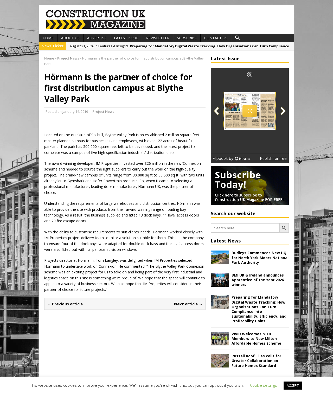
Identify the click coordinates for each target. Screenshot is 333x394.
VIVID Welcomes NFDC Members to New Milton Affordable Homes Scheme (256, 338)
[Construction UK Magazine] (96, 28)
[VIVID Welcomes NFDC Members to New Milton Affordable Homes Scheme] (220, 342)
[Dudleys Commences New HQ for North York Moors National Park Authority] (220, 261)
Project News (103, 111)
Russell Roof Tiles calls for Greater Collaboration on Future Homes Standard (256, 360)
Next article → (188, 303)
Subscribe (187, 37)
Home (48, 37)
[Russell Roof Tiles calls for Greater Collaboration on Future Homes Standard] (220, 364)
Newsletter (157, 37)
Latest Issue (126, 37)
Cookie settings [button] (263, 385)
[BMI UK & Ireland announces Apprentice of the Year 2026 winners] (220, 283)
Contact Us (215, 37)
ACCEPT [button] (293, 385)
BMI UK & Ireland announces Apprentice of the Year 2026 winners (258, 280)
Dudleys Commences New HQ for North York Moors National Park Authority (260, 257)
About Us (70, 37)
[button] (237, 38)
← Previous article (65, 303)
